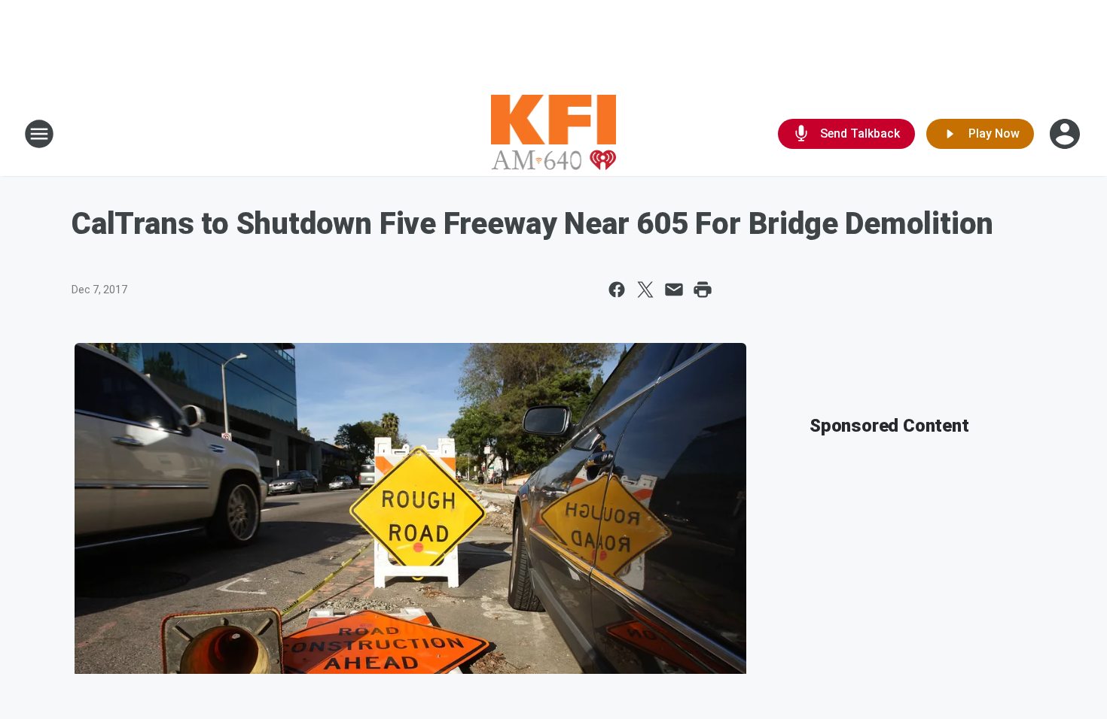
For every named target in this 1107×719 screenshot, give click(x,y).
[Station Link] (554, 134)
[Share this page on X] (645, 289)
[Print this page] (702, 289)
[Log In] (1066, 134)
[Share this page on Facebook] (616, 289)
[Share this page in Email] (674, 289)
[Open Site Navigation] (39, 134)
